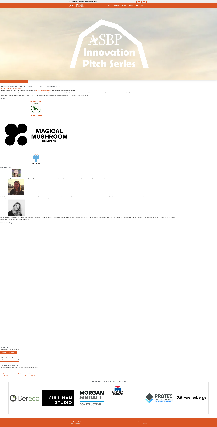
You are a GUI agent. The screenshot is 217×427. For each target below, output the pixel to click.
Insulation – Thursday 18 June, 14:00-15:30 (12, 369)
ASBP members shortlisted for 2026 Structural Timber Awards (83, 1)
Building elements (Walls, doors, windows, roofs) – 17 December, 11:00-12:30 (19, 375)
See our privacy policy (75, 423)
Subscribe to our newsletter (141, 421)
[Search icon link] (146, 5)
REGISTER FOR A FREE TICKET (8, 352)
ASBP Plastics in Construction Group (43, 90)
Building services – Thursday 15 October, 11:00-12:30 (14, 371)
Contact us (144, 423)
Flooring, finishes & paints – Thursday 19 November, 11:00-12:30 (17, 373)
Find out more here (59, 359)
